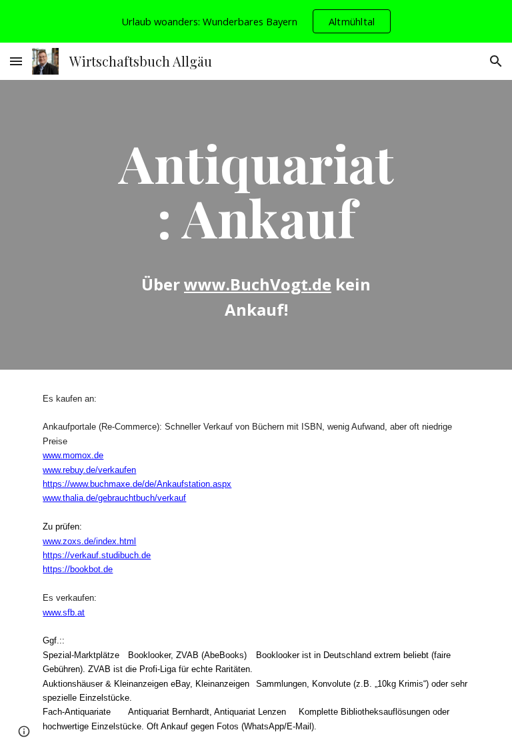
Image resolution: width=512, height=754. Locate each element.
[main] (255, 189)
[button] (16, 61)
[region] (256, 21)
